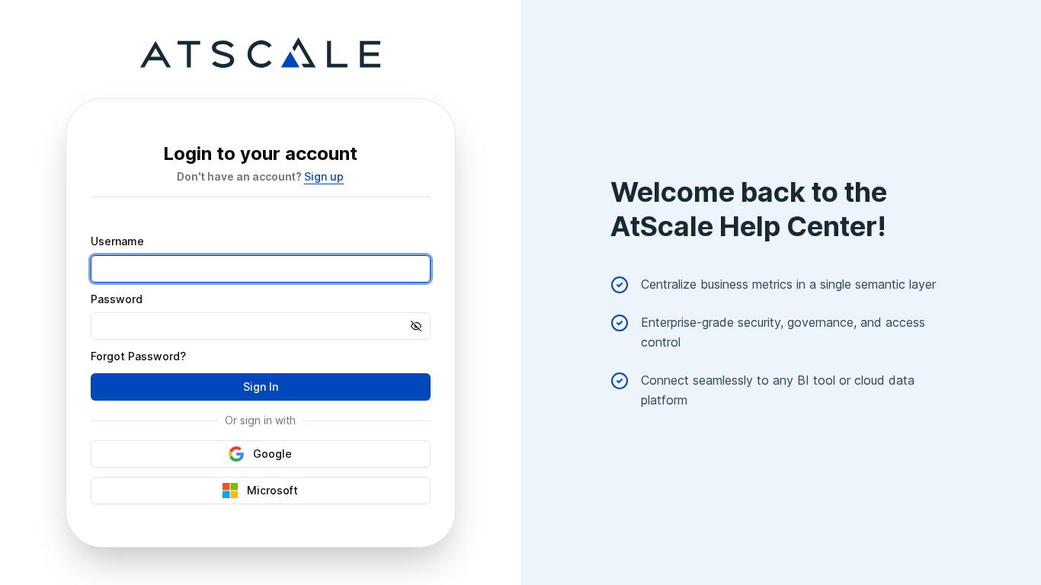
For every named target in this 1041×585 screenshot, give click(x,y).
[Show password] (421, 326)
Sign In (260, 386)
